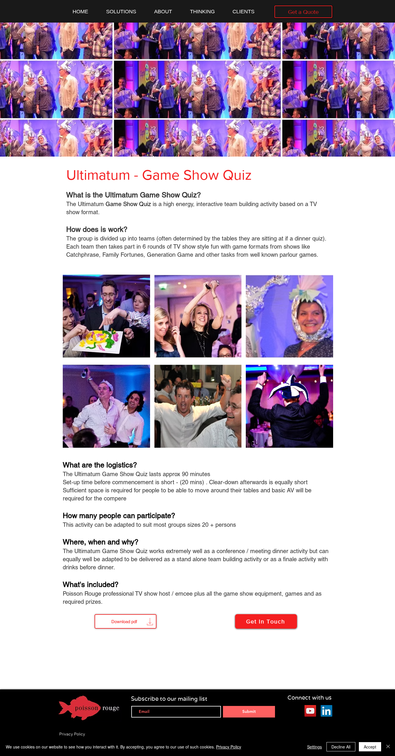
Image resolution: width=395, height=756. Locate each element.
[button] (106, 316)
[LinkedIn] (326, 711)
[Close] (388, 746)
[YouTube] (310, 711)
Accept (370, 747)
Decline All (340, 747)
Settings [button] (314, 747)
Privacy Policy (228, 747)
